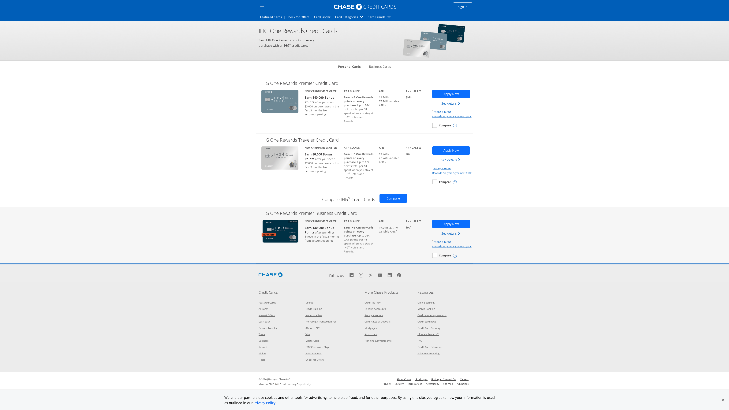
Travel (262, 334)
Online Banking (426, 302)
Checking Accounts (375, 309)
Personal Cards (349, 67)
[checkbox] (441, 125)
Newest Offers (267, 315)
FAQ (419, 340)
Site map (448, 384)
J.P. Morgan (421, 379)
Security (399, 384)
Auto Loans (370, 334)
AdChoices (463, 384)
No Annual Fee (313, 315)
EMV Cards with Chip (317, 347)
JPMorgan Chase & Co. (443, 379)
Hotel (262, 359)
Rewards (263, 347)
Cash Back (264, 321)
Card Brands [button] (380, 17)
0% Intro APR (312, 328)
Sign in (465, 7)
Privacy (387, 384)
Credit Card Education (429, 347)
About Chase (404, 379)
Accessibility (432, 384)
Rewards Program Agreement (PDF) (452, 116)
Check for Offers (299, 17)
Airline (262, 353)
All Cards (263, 309)
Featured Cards (272, 17)
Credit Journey (372, 302)
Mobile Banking (426, 309)
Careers (464, 379)
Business (263, 340)
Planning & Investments (377, 340)
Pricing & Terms (442, 112)
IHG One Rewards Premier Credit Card (299, 83)
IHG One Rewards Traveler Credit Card (300, 140)
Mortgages (370, 328)
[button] (722, 400)
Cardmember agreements (432, 315)
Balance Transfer (268, 328)
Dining (309, 302)
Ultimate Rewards (428, 334)
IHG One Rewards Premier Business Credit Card (309, 213)
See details (451, 103)
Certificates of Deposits (377, 321)
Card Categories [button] (350, 17)
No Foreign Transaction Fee (320, 321)
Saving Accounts (373, 315)
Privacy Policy (264, 403)
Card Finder (323, 17)
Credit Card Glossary (428, 328)
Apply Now (456, 94)
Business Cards (380, 67)
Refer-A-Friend (313, 353)
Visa (307, 334)
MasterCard (312, 340)
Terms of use (415, 384)
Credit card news (426, 321)
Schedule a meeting (428, 353)
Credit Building (313, 309)
